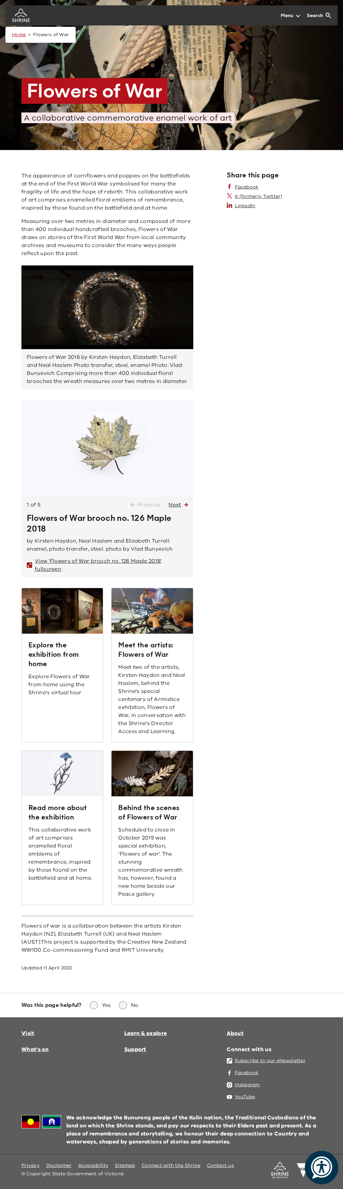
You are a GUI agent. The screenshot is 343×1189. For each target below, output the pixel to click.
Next (174, 504)
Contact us (220, 1165)
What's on (35, 1049)
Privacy (30, 1165)
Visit (28, 1033)
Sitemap (125, 1165)
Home (19, 34)
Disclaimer (59, 1165)
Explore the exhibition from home (53, 654)
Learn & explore (145, 1033)
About (235, 1033)
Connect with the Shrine (171, 1165)
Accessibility (93, 1165)
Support (135, 1049)
